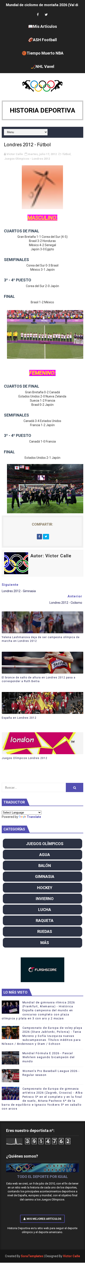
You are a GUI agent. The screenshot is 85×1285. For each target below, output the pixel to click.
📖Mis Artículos (42, 26)
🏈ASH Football (42, 39)
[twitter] (46, 15)
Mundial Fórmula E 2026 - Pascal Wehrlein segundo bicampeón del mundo (48, 1057)
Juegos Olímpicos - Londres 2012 (27, 158)
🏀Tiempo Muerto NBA (42, 53)
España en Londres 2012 (19, 717)
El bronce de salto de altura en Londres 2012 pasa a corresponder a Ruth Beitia (38, 679)
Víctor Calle (71, 1256)
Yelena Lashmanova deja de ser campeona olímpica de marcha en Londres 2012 (41, 639)
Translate (34, 817)
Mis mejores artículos (44, 1218)
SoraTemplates (32, 1256)
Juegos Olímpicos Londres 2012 (24, 758)
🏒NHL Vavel (42, 66)
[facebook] (38, 15)
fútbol (67, 154)
